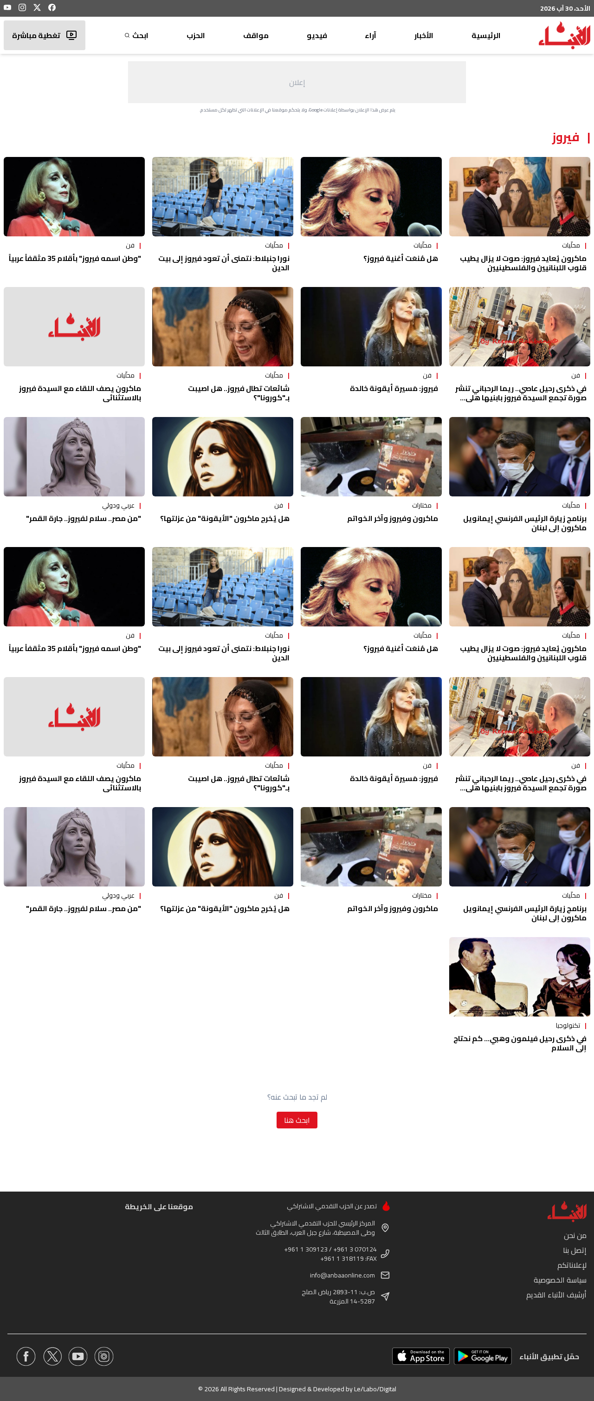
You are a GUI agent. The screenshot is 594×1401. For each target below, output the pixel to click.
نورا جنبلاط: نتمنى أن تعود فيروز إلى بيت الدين (224, 262)
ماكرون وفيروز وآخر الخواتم (392, 518)
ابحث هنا (297, 1120)
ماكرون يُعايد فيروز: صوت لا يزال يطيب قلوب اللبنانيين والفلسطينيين (523, 262)
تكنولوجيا (568, 1025)
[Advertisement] (297, 82)
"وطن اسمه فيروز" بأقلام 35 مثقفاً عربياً (75, 258)
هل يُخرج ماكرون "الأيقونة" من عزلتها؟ (225, 518)
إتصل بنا (575, 1250)
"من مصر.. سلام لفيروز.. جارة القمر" (83, 518)
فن (130, 245)
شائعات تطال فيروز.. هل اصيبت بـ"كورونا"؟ (239, 392)
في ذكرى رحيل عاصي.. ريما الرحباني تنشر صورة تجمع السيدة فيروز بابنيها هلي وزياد (521, 397)
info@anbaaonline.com (342, 1275)
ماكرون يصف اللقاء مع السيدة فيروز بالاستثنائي (80, 392)
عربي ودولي (118, 505)
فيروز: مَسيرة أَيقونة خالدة (394, 388)
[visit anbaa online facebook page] (26, 1356)
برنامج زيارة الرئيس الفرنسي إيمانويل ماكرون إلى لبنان (525, 522)
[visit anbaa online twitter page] (52, 1356)
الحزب (196, 35)
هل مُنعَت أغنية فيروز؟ (400, 258)
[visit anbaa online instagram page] (104, 1356)
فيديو (317, 35)
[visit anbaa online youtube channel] (78, 1356)
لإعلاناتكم (572, 1265)
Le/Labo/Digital (375, 1389)
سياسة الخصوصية (560, 1280)
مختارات (422, 505)
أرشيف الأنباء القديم (556, 1295)
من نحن (575, 1235)
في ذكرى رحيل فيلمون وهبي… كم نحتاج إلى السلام (520, 1043)
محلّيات (571, 245)
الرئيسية (486, 35)
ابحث (140, 35)
